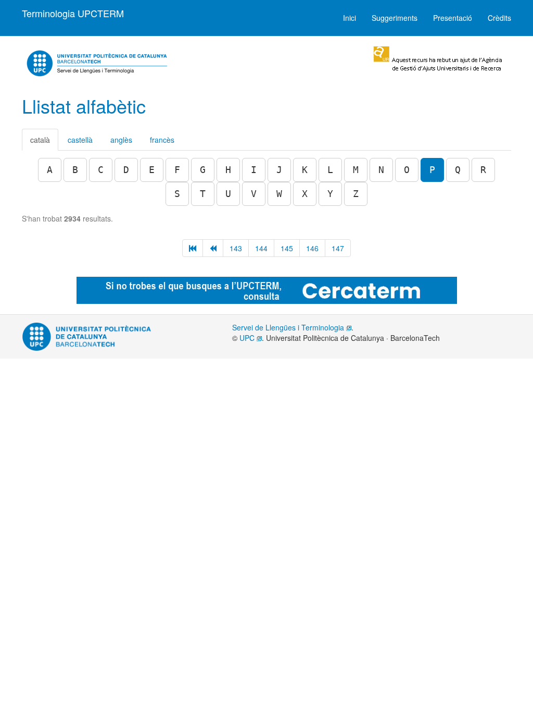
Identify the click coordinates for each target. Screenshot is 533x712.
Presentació (452, 18)
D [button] (126, 169)
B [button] (75, 169)
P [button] (432, 169)
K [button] (305, 169)
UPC (248, 338)
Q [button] (458, 169)
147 (338, 248)
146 (312, 248)
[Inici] (192, 248)
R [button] (483, 169)
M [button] (356, 169)
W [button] (279, 193)
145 (287, 248)
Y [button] (330, 193)
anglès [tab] (121, 139)
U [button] (228, 193)
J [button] (279, 169)
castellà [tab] (80, 139)
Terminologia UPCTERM (73, 13)
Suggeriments (394, 18)
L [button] (330, 169)
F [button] (177, 169)
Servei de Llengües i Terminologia (289, 327)
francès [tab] (162, 139)
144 (261, 248)
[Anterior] (212, 248)
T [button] (203, 193)
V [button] (254, 193)
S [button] (177, 193)
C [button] (101, 169)
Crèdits (499, 18)
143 (236, 248)
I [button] (254, 169)
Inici (349, 18)
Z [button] (356, 193)
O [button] (407, 169)
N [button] (381, 169)
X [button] (305, 193)
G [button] (203, 169)
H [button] (228, 169)
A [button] (50, 169)
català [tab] (40, 139)
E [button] (152, 169)
